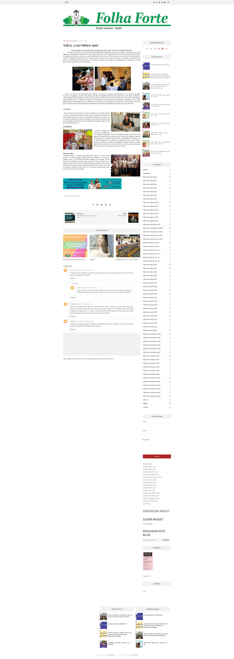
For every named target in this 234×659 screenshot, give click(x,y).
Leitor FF (145, 400)
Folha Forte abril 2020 (150, 177)
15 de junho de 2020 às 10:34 (85, 304)
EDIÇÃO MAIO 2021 (149, 490)
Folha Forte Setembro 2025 (151, 396)
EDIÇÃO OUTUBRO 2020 (151, 496)
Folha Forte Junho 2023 (150, 297)
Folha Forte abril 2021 (150, 181)
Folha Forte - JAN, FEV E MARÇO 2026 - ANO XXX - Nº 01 (160, 143)
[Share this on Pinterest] (101, 204)
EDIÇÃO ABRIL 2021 (149, 469)
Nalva (79, 288)
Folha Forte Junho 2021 (150, 290)
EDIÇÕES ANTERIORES (150, 501)
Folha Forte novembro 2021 (152, 338)
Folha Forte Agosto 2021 (151, 206)
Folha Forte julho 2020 (150, 264)
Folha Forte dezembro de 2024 (153, 239)
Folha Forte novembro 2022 (152, 341)
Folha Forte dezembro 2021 (152, 224)
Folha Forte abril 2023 (150, 188)
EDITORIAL (146, 504)
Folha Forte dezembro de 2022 (153, 232)
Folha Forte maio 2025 (150, 327)
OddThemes (110, 655)
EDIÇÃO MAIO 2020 (149, 488)
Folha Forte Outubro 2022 (151, 363)
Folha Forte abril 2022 (150, 184)
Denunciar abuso (156, 511)
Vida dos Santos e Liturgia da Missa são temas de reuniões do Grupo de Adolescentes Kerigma (160, 75)
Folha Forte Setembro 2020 (151, 378)
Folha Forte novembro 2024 (152, 348)
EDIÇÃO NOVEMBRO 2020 (151, 493)
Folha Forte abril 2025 (150, 195)
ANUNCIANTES (147, 464)
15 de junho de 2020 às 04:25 (89, 288)
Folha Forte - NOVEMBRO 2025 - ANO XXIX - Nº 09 (160, 152)
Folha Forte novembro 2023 (152, 345)
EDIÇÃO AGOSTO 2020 (150, 472)
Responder (72, 278)
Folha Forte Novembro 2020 (152, 334)
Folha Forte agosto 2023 (150, 213)
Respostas (75, 283)
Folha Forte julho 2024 (150, 279)
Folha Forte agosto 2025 (150, 221)
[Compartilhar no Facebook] (93, 204)
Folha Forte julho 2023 (150, 275)
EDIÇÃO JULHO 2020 (149, 480)
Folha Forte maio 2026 (150, 330)
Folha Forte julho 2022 (150, 272)
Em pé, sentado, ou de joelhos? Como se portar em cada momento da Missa (160, 86)
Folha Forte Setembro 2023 (151, 389)
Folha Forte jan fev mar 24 (151, 254)
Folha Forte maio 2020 (150, 308)
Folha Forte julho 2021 (150, 268)
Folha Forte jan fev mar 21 (151, 243)
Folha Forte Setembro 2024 (151, 392)
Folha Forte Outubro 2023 (151, 367)
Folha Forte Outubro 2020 (151, 356)
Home (66, 2)
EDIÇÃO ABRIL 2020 (149, 466)
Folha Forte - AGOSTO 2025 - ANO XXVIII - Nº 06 (159, 133)
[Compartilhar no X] (97, 204)
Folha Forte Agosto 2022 (151, 210)
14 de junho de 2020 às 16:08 (85, 270)
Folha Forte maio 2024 (150, 323)
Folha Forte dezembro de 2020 (153, 228)
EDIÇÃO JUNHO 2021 (149, 485)
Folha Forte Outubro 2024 (151, 370)
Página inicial (147, 576)
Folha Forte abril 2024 (150, 191)
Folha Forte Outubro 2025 (151, 374)
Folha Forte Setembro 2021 (151, 381)
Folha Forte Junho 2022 (150, 294)
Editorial (145, 170)
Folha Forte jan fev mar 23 (151, 250)
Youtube (145, 407)
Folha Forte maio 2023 (150, 319)
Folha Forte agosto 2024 (150, 217)
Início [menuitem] (144, 591)
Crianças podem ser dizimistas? (160, 64)
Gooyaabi (134, 655)
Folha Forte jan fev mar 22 (151, 246)
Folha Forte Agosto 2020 (151, 202)
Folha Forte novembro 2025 (152, 352)
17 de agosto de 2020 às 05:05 (85, 321)
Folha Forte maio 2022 (150, 316)
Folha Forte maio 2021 (150, 312)
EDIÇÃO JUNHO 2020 (149, 482)
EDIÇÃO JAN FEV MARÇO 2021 (152, 477)
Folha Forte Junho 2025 (150, 305)
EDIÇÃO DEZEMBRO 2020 (151, 474)
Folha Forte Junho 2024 (150, 301)
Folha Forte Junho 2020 (70, 41)
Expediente (146, 173)
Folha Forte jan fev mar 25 (151, 257)
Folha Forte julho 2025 (150, 283)
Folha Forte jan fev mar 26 (151, 261)
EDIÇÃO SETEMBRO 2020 (151, 498)
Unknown (73, 270)
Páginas (145, 403)
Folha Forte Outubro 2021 (151, 359)
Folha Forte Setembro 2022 (151, 385)
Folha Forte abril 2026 (150, 199)
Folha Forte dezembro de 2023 (153, 235)
